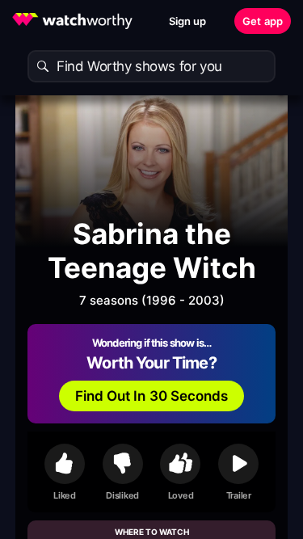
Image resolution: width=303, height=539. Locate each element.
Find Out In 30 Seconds (152, 396)
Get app (262, 21)
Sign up (188, 21)
